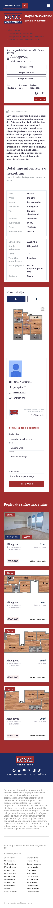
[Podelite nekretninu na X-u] (43, 93)
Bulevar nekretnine (34, 864)
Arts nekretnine (9, 886)
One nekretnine (32, 886)
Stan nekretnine (9, 876)
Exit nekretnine (32, 876)
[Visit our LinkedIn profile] (34, 770)
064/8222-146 (42, 21)
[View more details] (16, 299)
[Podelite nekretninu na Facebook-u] (37, 93)
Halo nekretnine (32, 867)
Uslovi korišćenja (37, 774)
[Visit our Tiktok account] (39, 770)
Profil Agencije (37, 415)
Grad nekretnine (10, 858)
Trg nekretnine (32, 883)
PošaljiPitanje (26, 484)
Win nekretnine (32, 873)
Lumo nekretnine (33, 892)
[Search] (25, 5)
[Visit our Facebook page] (14, 770)
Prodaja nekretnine (10, 892)
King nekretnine (9, 883)
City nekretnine (32, 858)
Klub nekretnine (9, 870)
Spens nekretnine (10, 873)
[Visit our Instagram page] (19, 770)
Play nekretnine (9, 879)
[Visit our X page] (29, 770)
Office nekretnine (10, 867)
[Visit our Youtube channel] (24, 770)
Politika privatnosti (17, 774)
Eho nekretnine (32, 870)
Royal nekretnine (10, 864)
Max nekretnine (32, 879)
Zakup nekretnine (33, 889)
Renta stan (7, 889)
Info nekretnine (32, 861)
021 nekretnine (9, 861)
